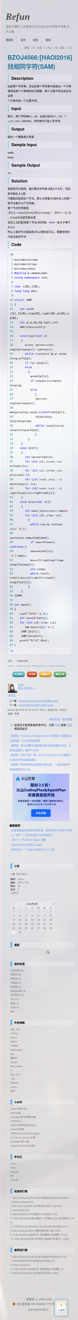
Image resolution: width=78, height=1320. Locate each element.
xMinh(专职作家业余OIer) (23, 1125)
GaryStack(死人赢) (19, 1141)
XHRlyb (14, 1045)
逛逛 (69, 725)
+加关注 (12, 694)
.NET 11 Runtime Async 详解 (28, 840)
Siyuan (14, 1062)
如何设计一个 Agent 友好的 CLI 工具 (33, 849)
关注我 (32, 674)
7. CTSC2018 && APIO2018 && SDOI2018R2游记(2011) (39, 1226)
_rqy (12, 1078)
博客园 (9, 40)
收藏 (10, 713)
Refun (18, 16)
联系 (35, 40)
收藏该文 (45, 674)
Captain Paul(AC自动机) (22, 1145)
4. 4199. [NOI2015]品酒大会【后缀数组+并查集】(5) (36, 1269)
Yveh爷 (14, 1179)
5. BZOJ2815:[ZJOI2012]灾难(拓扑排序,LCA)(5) (34, 1273)
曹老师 (13, 1058)
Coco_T (14, 1163)
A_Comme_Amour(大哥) (23, 1137)
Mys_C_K (15, 1074)
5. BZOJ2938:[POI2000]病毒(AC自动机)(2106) (34, 1214)
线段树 (15, 974)
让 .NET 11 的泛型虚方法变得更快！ (33, 835)
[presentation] (48, 188)
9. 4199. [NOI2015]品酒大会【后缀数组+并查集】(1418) (38, 1234)
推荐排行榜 (20, 1250)
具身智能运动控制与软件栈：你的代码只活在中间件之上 (44, 830)
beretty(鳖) (15, 1112)
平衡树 (15, 982)
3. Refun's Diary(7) (20, 1264)
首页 (23, 40)
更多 (12, 1011)
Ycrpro (13, 1037)
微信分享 (60, 674)
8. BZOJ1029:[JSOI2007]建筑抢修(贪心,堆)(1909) (35, 1230)
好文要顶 (18, 674)
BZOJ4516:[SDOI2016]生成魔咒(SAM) (38, 700)
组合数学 (17, 994)
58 (19, 886)
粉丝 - (22, 687)
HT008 (13, 1033)
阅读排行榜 (20, 1191)
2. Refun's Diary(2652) (22, 1201)
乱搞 (14, 1007)
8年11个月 (23, 882)
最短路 (15, 986)
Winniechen (16, 1066)
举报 (16, 713)
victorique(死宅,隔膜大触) (23, 1117)
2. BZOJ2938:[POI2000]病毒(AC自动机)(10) (32, 1260)
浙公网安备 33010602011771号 (36, 1304)
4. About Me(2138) (20, 1210)
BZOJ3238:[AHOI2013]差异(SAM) (36, 705)
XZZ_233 (15, 1029)
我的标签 (19, 964)
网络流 (15, 978)
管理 (48, 40)
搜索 (14, 1003)
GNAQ (13, 1041)
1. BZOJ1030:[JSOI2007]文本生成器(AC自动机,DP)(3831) (39, 1197)
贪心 (14, 999)
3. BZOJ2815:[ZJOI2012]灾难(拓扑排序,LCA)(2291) (36, 1205)
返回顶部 (67, 719)
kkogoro (14, 1082)
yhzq (12, 1167)
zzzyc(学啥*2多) (18, 1108)
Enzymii (14, 1171)
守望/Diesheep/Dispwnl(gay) (25, 1133)
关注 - (31, 687)
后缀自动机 (22, 660)
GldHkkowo (16, 1049)
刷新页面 (54, 719)
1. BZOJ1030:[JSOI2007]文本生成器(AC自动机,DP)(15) (38, 1256)
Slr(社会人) (16, 1120)
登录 (57, 725)
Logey (13, 1086)
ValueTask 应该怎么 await (26, 844)
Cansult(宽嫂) (17, 1129)
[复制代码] (11, 255)
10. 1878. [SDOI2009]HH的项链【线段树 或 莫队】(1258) (39, 1238)
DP (12, 1175)
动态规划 (17, 970)
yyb (12, 1053)
